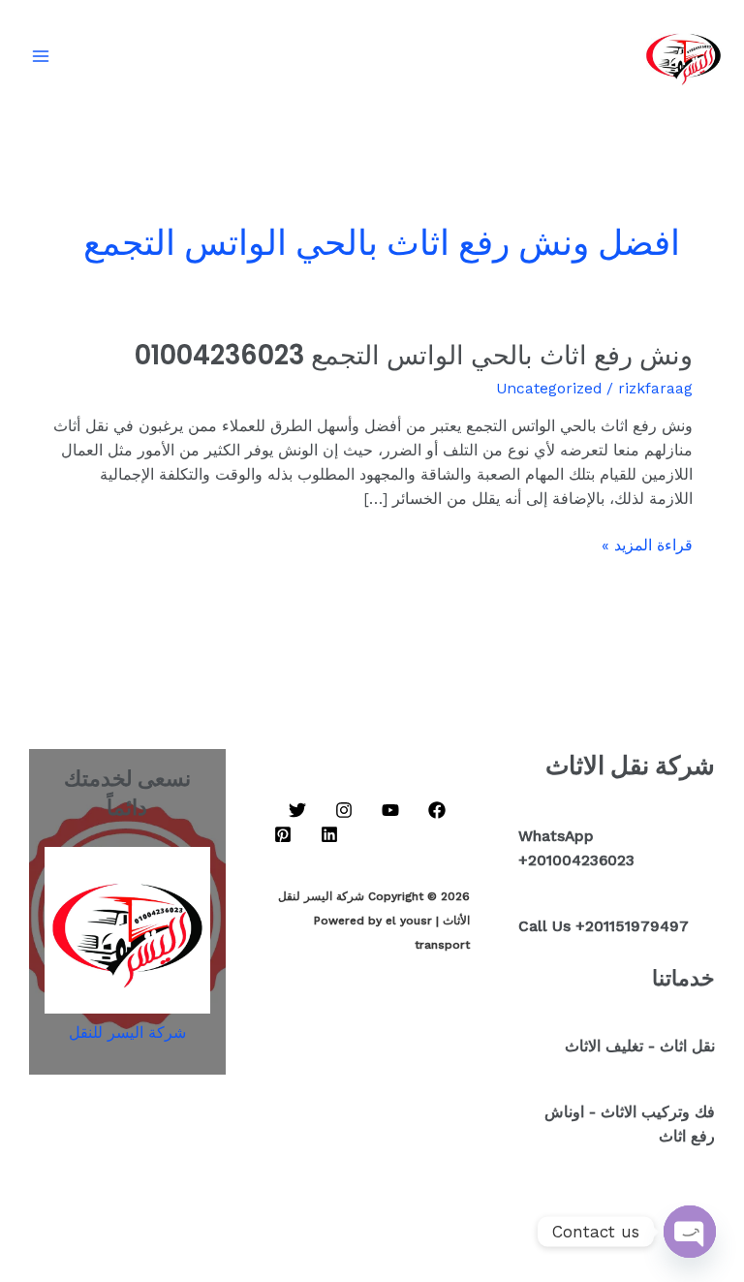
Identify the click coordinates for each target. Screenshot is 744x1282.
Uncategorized (549, 388)
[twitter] (297, 810)
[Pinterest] (283, 834)
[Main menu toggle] (40, 56)
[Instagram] (344, 810)
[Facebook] (437, 810)
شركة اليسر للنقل (127, 1033)
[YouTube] (390, 810)
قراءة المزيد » (647, 544)
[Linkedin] (329, 834)
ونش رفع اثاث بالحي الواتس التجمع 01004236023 (414, 355)
